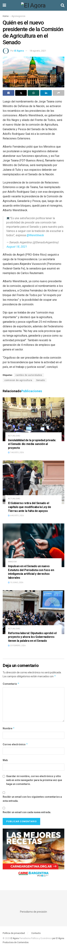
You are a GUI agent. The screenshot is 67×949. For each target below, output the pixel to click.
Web (5, 760)
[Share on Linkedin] (46, 93)
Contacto (36, 933)
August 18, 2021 (16, 246)
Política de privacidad (14, 933)
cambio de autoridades (29, 375)
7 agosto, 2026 (17, 452)
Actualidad (14, 436)
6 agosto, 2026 (17, 516)
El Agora (15, 938)
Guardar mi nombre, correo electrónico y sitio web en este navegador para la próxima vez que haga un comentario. (34, 780)
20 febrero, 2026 (18, 646)
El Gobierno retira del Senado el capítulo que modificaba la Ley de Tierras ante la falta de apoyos (29, 506)
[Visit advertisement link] (33, 854)
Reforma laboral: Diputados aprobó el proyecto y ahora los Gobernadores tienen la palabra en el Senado (32, 636)
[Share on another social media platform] (58, 93)
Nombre (9, 728)
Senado (40, 380)
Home (6, 16)
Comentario (11, 683)
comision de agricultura (18, 380)
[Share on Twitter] (21, 93)
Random (12, 562)
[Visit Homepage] (33, 5)
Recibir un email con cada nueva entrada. (27, 812)
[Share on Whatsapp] (33, 93)
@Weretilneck (35, 235)
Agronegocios (18, 16)
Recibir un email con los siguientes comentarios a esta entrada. (32, 798)
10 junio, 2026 (16, 582)
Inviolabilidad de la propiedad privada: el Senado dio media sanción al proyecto (32, 444)
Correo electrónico (15, 744)
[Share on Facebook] (8, 93)
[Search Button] (62, 5)
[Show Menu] (4, 5)
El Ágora (19, 50)
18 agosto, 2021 (37, 50)
